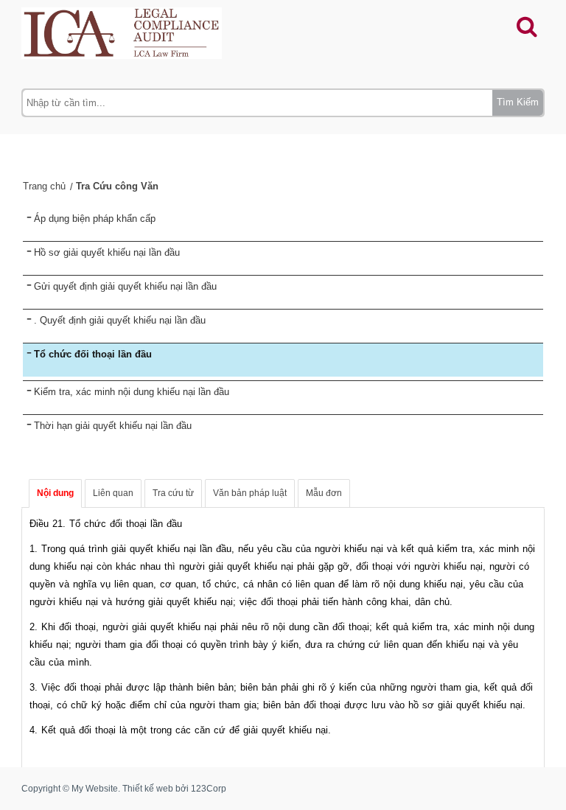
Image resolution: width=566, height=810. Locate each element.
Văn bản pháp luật (250, 493)
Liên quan (113, 493)
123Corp (208, 788)
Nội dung (55, 493)
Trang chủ (44, 186)
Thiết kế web (147, 788)
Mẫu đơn (324, 493)
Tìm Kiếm (518, 102)
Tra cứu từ (173, 493)
